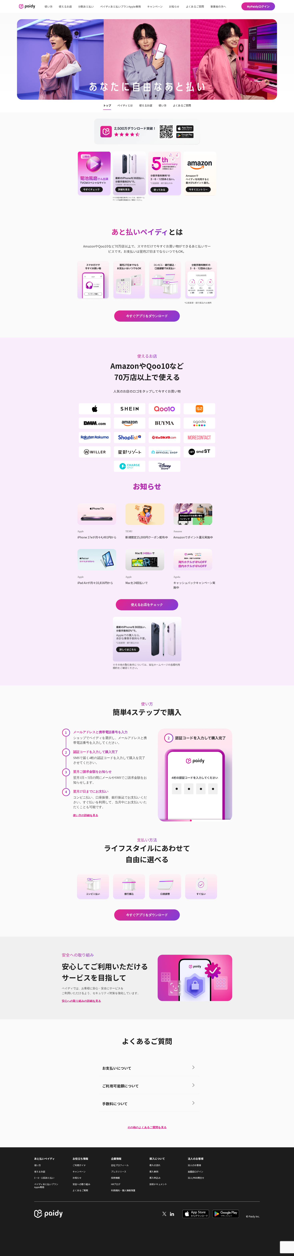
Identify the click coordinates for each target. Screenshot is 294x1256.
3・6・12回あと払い (44, 1177)
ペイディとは (125, 105)
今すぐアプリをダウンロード (147, 316)
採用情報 (115, 1177)
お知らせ (174, 6)
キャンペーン (155, 6)
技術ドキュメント (158, 1184)
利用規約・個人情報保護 (123, 1190)
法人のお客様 (194, 1165)
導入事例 (153, 1171)
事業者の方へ (218, 6)
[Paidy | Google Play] (225, 1216)
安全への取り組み (81, 1184)
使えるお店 (65, 6)
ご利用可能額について (120, 1085)
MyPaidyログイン (258, 6)
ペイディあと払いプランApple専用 (120, 6)
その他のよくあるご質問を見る (147, 1127)
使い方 (48, 6)
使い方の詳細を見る (85, 815)
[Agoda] (195, 559)
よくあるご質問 (195, 6)
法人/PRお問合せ (196, 1177)
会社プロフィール (120, 1165)
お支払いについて (116, 1068)
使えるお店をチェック (147, 604)
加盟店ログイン (195, 1171)
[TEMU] (147, 514)
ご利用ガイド (79, 1165)
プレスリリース (118, 1171)
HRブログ (115, 1184)
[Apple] (99, 514)
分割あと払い (86, 6)
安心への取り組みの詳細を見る (81, 1000)
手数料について (115, 1103)
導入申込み (154, 1177)
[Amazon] (195, 514)
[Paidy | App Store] (195, 1216)
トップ (107, 105)
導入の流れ (154, 1165)
